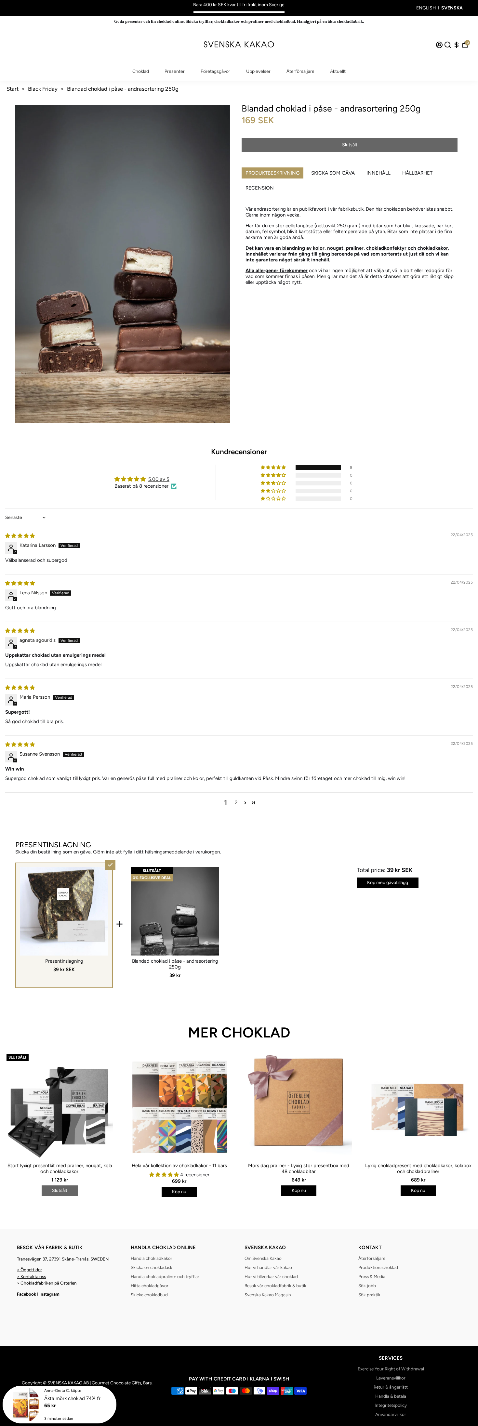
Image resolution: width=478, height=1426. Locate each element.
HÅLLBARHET (417, 173)
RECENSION (260, 188)
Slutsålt (349, 145)
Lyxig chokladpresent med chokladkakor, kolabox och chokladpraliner (418, 1168)
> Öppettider (29, 1269)
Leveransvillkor (390, 1377)
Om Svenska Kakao (263, 1258)
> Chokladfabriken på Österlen (47, 1283)
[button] (274, 467)
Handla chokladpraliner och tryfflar (165, 1276)
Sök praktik (369, 1294)
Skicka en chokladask (151, 1267)
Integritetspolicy (391, 1405)
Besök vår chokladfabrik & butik (275, 1285)
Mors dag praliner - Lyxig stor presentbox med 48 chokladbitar (298, 1168)
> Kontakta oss (31, 1276)
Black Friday (43, 89)
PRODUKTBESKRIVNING (272, 173)
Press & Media (371, 1276)
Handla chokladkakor (151, 1258)
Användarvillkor (390, 1414)
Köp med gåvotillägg (387, 882)
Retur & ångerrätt (391, 1387)
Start (13, 89)
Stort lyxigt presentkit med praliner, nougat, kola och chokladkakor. (59, 1168)
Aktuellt (338, 71)
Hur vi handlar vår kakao (268, 1267)
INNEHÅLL (378, 173)
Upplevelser (258, 71)
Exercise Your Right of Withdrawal (391, 1368)
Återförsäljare (300, 71)
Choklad (140, 71)
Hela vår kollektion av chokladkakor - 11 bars (179, 1166)
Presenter (175, 71)
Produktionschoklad (378, 1267)
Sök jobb (367, 1285)
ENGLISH (426, 8)
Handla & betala (390, 1396)
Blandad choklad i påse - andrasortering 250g (123, 89)
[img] (20, 536)
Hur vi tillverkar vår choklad (271, 1276)
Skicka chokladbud (149, 1294)
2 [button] (236, 802)
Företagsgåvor (215, 71)
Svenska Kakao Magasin (268, 1294)
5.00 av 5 (158, 479)
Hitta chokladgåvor (149, 1285)
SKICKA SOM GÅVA (333, 173)
